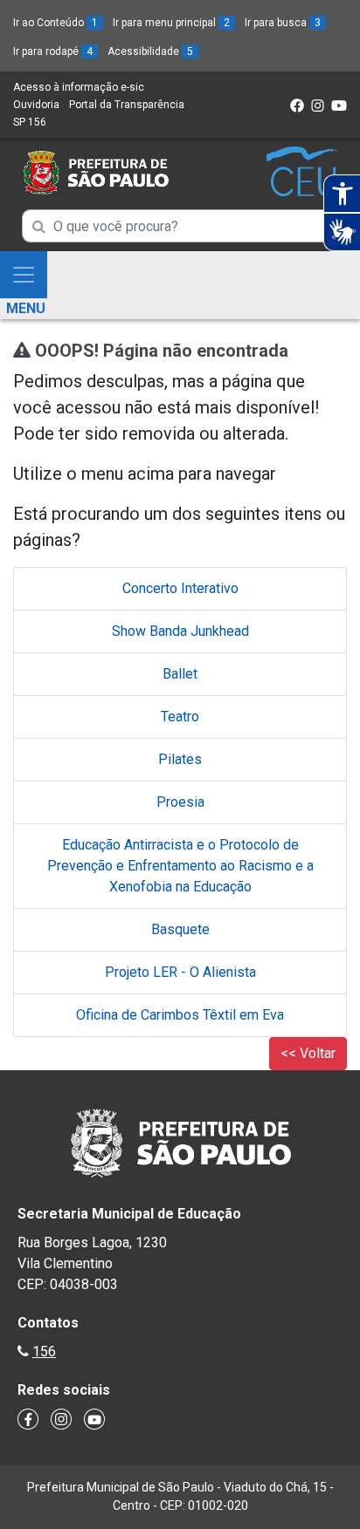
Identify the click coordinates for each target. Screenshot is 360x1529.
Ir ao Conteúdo (55, 23)
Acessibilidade (150, 51)
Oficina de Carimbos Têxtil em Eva (180, 1015)
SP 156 (29, 122)
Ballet (180, 674)
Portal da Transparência (126, 105)
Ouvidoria (36, 105)
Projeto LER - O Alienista (180, 972)
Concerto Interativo (180, 588)
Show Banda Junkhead (180, 631)
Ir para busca (283, 23)
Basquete (180, 929)
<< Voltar (308, 1053)
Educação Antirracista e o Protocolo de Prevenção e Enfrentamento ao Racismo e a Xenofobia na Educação (180, 865)
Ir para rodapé (53, 51)
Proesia (180, 802)
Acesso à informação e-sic (78, 87)
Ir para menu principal (171, 23)
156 (44, 1351)
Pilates (180, 759)
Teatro (180, 716)
